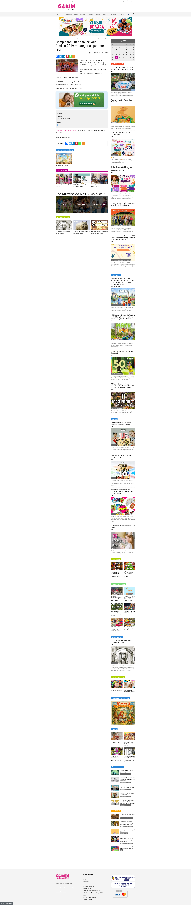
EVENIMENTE (82, 14)
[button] (133, 14)
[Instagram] (121, 1)
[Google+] (118, 1)
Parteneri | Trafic (87, 888)
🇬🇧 (128, 14)
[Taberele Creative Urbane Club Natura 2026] (123, 114)
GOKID (112, 71)
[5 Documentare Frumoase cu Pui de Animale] (115, 816)
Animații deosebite (117, 767)
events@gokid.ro (68, 883)
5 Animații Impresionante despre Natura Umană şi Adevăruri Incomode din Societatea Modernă (127, 802)
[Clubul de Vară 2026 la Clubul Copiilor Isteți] (123, 147)
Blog (121, 850)
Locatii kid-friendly (62, 170)
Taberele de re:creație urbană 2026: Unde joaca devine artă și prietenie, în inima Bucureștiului (123, 238)
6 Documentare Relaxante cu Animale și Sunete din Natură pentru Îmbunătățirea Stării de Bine (127, 823)
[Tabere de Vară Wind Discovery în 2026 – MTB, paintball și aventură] (123, 82)
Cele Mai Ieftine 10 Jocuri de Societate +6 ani (121, 456)
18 (116, 54)
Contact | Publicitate (88, 884)
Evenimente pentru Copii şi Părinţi (67, 38)
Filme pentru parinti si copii (126, 817)
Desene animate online (125, 774)
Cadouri (113, 445)
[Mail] (125, 1)
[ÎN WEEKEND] (81, 204)
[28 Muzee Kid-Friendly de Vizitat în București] (129, 606)
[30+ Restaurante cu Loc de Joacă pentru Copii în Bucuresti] (129, 622)
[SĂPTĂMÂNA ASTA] (99, 204)
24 (112, 57)
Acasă (57, 38)
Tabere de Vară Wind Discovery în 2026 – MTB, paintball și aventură (123, 68)
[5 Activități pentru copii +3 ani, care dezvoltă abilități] (117, 684)
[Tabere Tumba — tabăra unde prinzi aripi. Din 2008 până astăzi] (123, 217)
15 (130, 52)
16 (133, 52)
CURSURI (91, 14)
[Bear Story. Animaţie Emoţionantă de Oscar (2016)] (115, 795)
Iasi (91, 53)
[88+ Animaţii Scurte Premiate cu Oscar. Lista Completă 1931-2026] (115, 788)
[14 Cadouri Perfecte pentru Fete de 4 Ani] (117, 736)
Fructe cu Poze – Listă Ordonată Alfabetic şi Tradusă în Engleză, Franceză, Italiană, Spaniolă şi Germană (116, 573)
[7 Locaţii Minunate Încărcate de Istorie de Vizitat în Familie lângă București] (117, 606)
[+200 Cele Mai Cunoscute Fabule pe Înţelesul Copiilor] (81, 226)
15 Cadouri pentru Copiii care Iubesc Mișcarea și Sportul (121, 423)
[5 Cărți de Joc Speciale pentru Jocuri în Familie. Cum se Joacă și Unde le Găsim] (123, 506)
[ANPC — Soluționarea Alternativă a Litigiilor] (123, 878)
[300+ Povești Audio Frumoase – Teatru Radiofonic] (64, 226)
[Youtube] (134, 1)
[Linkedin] (123, 1)
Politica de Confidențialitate (90, 897)
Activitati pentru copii (63, 217)
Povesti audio (115, 663)
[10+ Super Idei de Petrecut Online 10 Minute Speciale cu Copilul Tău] (115, 848)
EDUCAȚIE (113, 14)
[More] (73, 56)
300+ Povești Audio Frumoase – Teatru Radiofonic (122, 641)
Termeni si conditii (87, 899)
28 (116, 47)
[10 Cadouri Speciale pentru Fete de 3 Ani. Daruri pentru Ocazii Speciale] (129, 736)
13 (123, 52)
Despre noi (86, 881)
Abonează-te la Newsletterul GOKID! (92, 890)
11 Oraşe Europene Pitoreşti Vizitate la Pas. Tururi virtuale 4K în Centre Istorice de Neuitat (122, 386)
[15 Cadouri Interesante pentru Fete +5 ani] (123, 540)
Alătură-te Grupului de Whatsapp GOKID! (93, 893)
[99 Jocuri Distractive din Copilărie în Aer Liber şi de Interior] (99, 226)
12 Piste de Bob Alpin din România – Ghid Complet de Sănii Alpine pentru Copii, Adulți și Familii (123, 317)
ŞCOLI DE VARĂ (69, 14)
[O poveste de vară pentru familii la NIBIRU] (64, 179)
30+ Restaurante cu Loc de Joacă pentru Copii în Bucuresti (129, 628)
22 (130, 54)
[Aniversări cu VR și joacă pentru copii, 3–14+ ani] (99, 179)
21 (126, 54)
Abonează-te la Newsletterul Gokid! (66, 130)
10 (112, 52)
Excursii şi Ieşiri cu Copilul (117, 304)
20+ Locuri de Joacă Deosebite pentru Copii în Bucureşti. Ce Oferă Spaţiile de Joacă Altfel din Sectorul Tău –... (116, 629)
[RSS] (130, 1)
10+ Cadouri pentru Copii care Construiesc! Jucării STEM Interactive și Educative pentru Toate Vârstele (129, 759)
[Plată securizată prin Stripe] (120, 893)
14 (126, 52)
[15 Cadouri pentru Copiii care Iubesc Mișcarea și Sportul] (123, 437)
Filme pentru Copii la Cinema (62, 165)
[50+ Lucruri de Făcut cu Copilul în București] (123, 366)
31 (126, 47)
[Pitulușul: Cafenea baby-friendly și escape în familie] (81, 179)
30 (123, 47)
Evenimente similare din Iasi (65, 150)
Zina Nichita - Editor (116, 286)
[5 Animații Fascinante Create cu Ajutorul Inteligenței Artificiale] (115, 772)
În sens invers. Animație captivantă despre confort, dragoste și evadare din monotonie (127, 779)
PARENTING (121, 14)
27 (112, 47)
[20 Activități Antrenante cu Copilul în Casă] (115, 831)
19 (119, 54)
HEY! (58, 14)
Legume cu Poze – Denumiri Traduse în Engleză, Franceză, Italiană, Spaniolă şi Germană (128, 573)
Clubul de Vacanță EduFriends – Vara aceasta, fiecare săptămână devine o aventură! (122, 169)
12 (119, 52)
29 (119, 47)
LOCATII (98, 14)
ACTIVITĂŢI (105, 14)
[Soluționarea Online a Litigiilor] (123, 885)
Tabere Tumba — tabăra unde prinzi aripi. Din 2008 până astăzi (123, 204)
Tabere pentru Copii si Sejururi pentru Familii (121, 89)
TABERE (76, 14)
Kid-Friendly (64, 137)
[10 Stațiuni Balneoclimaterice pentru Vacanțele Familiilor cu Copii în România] (117, 591)
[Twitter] (132, 1)
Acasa (84, 879)
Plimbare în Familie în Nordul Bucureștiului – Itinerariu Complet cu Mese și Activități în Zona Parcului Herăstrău (122, 281)
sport (69, 137)
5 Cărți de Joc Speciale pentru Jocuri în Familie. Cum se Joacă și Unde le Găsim (123, 491)
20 (123, 54)
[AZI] (64, 204)
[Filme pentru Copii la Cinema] (64, 158)
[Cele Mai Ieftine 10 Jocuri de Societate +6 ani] (123, 470)
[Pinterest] (127, 1)
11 (116, 52)
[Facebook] (116, 1)
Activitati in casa (123, 833)
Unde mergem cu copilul (117, 373)
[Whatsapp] (70, 56)
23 (133, 54)
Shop (84, 895)
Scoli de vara (114, 122)
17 (112, 54)
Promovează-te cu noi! (88, 886)
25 (116, 57)
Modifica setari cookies (6, 903)
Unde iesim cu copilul (118, 584)
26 (119, 57)
